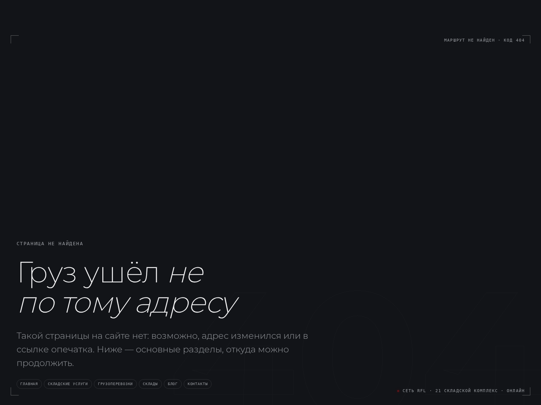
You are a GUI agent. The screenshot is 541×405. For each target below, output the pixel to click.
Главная (29, 383)
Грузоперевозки (115, 383)
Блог (173, 383)
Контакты (198, 383)
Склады (150, 383)
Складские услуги (68, 383)
